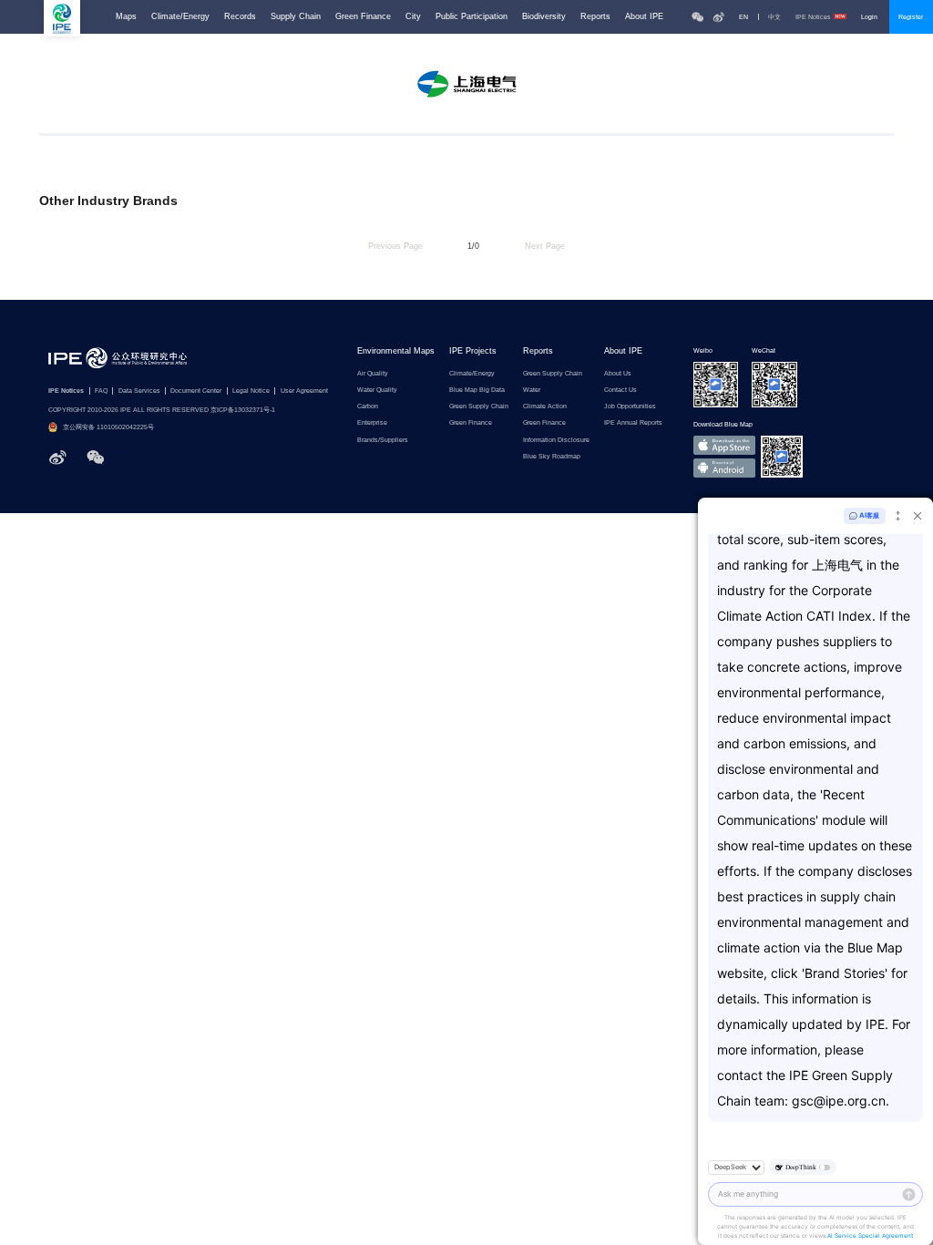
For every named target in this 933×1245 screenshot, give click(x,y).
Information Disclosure (556, 440)
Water (531, 389)
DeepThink (800, 1167)
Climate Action (545, 406)
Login (869, 17)
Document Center (195, 390)
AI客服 (869, 515)
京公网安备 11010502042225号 (108, 427)
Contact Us (620, 389)
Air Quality (372, 373)
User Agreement (304, 390)
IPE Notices (813, 17)
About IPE (644, 17)
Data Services (139, 390)
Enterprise (372, 422)
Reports (595, 17)
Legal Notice (251, 390)
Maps (126, 17)
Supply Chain (296, 17)
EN (743, 17)
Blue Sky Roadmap (551, 456)
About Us (617, 373)
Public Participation (472, 17)
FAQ (101, 390)
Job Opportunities (630, 406)
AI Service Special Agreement (870, 1236)
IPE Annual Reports (633, 422)
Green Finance (363, 17)
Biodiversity (544, 17)
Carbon (367, 406)
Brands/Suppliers (382, 440)
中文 (774, 17)
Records (240, 17)
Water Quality (377, 389)
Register (910, 17)
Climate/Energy (180, 17)
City (413, 17)
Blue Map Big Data (477, 389)
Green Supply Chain (478, 406)
